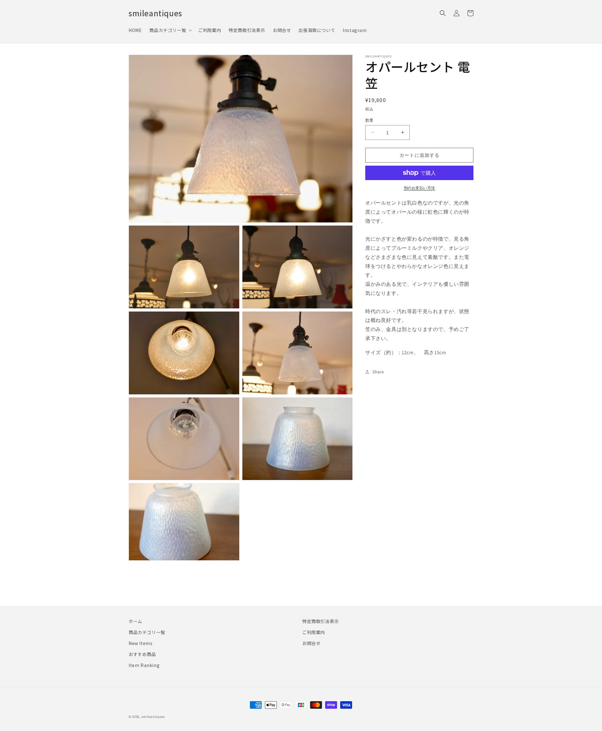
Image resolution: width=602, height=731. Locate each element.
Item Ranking (144, 665)
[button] (169, 30)
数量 (369, 120)
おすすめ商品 (142, 654)
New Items (140, 643)
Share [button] (378, 372)
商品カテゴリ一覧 (147, 632)
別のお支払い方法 (419, 187)
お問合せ (311, 643)
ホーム (135, 621)
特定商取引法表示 (320, 621)
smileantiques (153, 716)
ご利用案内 (313, 632)
